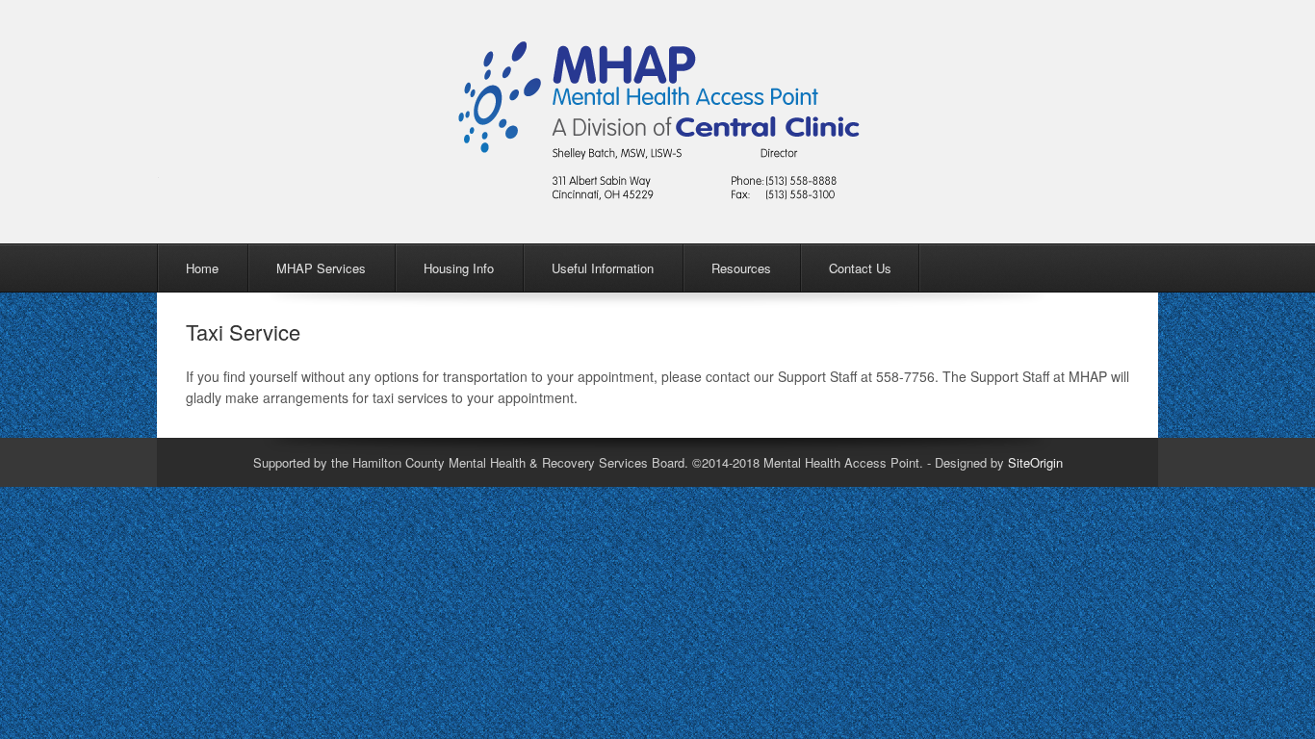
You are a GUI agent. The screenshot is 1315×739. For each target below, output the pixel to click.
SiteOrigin (1035, 462)
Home (202, 268)
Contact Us (860, 268)
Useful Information (603, 268)
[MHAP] (659, 189)
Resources (741, 268)
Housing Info (459, 268)
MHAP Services (321, 268)
